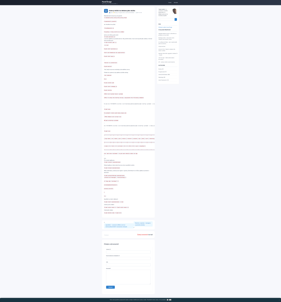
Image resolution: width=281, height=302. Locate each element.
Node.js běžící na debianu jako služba (122, 10)
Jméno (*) (108, 249)
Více (170, 299)
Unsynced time (162, 46)
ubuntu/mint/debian (129, 12)
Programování (121, 12)
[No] (279, 300)
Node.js (116, 12)
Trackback (106, 235)
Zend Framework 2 (163, 80)
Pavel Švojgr (107, 2)
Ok (167, 299)
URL (107, 262)
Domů (169, 2)
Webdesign (161, 77)
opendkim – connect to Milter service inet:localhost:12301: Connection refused (116, 226)
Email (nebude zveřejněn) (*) (113, 255)
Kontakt (176, 2)
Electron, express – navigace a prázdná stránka (143, 224)
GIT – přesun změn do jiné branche (167, 62)
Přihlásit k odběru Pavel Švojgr (165, 27)
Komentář (108, 268)
